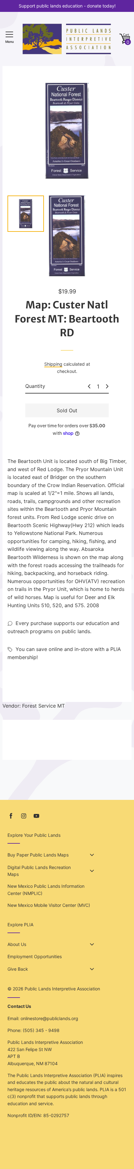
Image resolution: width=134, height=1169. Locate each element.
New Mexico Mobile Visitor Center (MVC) (48, 905)
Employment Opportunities (34, 956)
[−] (89, 386)
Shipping (53, 364)
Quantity (35, 386)
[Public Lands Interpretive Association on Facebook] (10, 816)
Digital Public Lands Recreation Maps (39, 871)
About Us (16, 944)
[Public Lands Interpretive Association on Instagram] (23, 816)
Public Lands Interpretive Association (62, 988)
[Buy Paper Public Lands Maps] (92, 855)
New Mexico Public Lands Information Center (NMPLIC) (45, 889)
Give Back (17, 969)
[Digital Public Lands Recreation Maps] (92, 871)
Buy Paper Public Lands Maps (38, 854)
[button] (124, 39)
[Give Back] (92, 969)
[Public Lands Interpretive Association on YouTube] (36, 816)
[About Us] (92, 944)
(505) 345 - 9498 (41, 1030)
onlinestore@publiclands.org (49, 1018)
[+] (107, 386)
